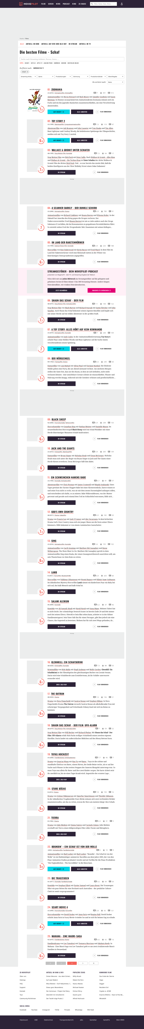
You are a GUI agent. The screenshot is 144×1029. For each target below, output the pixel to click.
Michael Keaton (78, 987)
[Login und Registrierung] (121, 4)
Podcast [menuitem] (66, 4)
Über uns (23, 976)
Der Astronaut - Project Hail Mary (58, 991)
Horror (63, 63)
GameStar (93, 1020)
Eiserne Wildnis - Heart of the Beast (111, 995)
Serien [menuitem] (51, 4)
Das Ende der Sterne (106, 976)
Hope (101, 980)
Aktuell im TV (85, 44)
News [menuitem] (58, 4)
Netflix (33, 63)
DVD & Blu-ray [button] (61, 684)
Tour (21, 995)
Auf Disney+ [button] (57, 112)
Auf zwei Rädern (52, 980)
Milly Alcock (77, 976)
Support (22, 987)
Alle (22, 44)
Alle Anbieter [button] (82, 112)
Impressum (24, 1020)
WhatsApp (78, 1010)
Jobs (81, 1020)
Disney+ (27, 63)
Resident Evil (103, 987)
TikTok (57, 1010)
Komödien (57, 63)
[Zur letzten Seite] (93, 963)
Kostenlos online (73, 63)
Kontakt (22, 991)
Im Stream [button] (61, 172)
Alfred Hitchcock (78, 998)
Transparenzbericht (66, 1020)
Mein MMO (120, 1020)
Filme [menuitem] (43, 4)
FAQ (21, 984)
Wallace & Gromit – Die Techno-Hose (66, 160)
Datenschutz (48, 1020)
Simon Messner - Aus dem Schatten (58, 976)
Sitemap (23, 980)
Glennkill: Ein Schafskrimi (55, 995)
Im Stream (73, 44)
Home (22, 38)
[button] (104, 112)
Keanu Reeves (75, 221)
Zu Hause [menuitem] (82, 4)
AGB (35, 1020)
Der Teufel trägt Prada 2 (54, 998)
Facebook (23, 1010)
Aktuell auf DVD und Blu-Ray (54, 44)
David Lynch (77, 995)
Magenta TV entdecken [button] (100, 290)
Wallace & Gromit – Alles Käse (103, 157)
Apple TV (39, 63)
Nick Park (70, 163)
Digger (101, 984)
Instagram (46, 1010)
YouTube (34, 1010)
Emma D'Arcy (77, 991)
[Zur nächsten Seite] (83, 963)
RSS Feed (90, 1010)
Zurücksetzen (37, 68)
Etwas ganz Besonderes (54, 987)
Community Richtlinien (28, 998)
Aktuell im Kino (32, 44)
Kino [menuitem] (74, 4)
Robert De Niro (78, 980)
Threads (67, 1010)
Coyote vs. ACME (105, 991)
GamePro (106, 1020)
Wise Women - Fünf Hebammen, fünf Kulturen (58, 984)
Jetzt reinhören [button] (61, 290)
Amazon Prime (48, 63)
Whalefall (102, 998)
